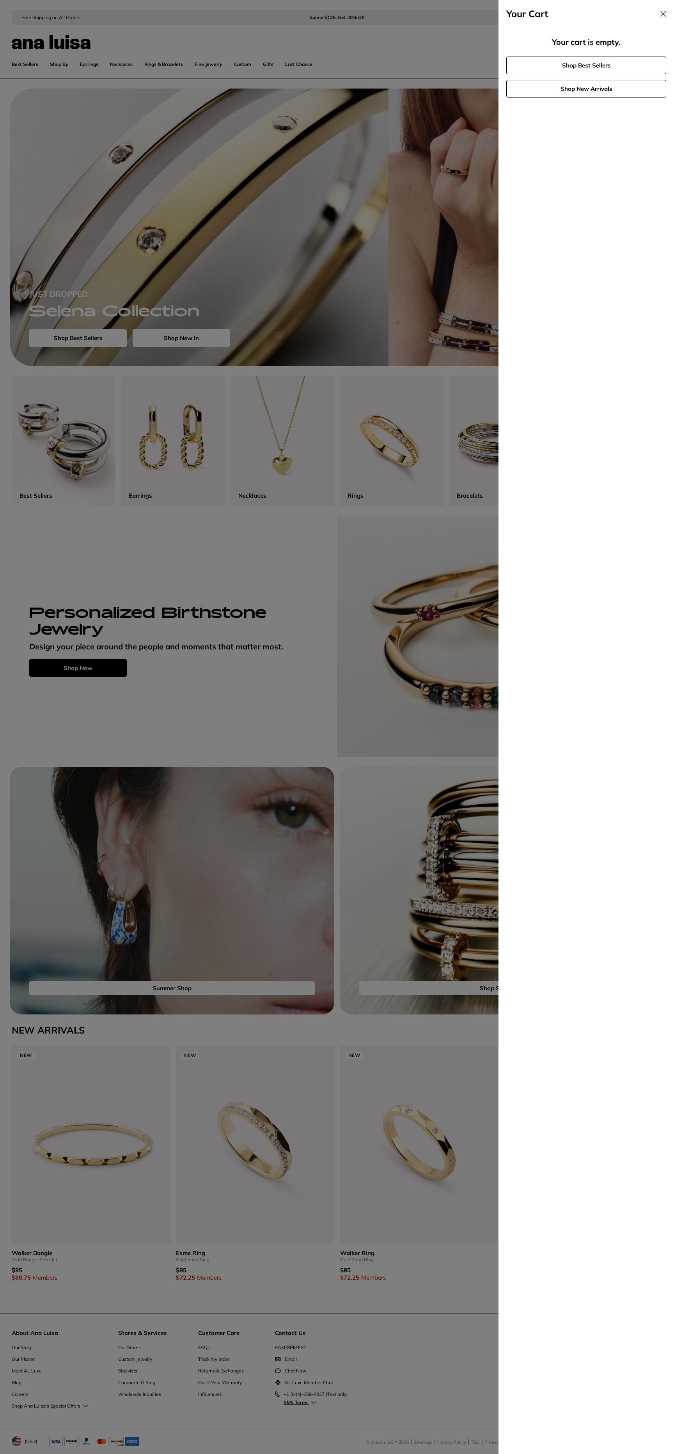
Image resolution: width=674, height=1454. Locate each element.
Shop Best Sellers (586, 65)
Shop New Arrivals (586, 88)
